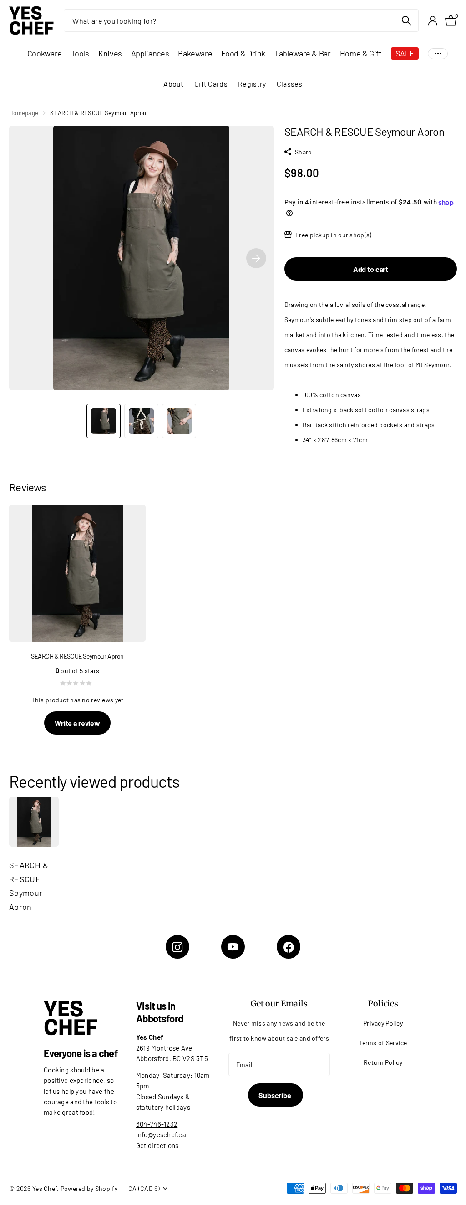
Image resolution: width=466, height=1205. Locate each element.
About (173, 83)
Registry (252, 83)
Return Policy (383, 1062)
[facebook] (288, 947)
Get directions (157, 1145)
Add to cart (370, 269)
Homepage (23, 113)
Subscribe (275, 1095)
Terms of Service (383, 1043)
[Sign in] (432, 20)
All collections (44, 53)
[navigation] (103, 421)
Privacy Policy (383, 1023)
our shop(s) (354, 235)
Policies (383, 1003)
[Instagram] (177, 947)
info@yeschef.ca (161, 1134)
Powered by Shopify (89, 1188)
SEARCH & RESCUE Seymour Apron (28, 886)
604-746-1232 (156, 1124)
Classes (290, 83)
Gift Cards (211, 83)
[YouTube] (233, 947)
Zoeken (406, 20)
